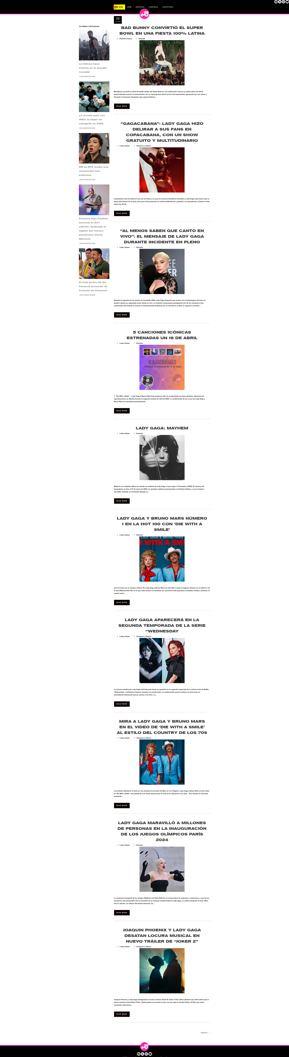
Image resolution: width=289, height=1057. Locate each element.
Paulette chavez (126, 39)
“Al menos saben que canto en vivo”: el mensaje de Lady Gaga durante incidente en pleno (162, 236)
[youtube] (287, 2)
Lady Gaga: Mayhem (162, 428)
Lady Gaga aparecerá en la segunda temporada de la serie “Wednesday (162, 625)
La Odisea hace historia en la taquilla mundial (93, 68)
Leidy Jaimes (125, 146)
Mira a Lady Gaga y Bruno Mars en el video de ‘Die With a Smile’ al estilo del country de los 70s (162, 727)
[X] (279, 2)
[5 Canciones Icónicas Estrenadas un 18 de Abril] (162, 367)
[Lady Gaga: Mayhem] (162, 457)
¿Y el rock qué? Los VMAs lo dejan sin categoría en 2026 (92, 119)
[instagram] (283, 2)
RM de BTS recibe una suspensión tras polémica (93, 171)
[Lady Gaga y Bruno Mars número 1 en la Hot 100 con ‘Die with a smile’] (162, 559)
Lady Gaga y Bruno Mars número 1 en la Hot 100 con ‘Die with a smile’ (162, 524)
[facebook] (276, 2)
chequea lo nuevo (143, 146)
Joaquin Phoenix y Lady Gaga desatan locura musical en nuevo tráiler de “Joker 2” (162, 935)
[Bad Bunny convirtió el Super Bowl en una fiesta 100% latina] (162, 62)
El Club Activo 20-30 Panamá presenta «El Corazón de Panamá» (93, 286)
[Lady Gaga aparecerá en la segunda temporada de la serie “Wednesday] (162, 660)
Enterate (142, 39)
